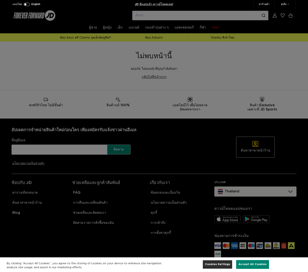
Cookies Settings (217, 264)
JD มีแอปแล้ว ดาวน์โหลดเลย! (154, 4)
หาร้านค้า (264, 4)
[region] (154, 264)
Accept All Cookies (252, 264)
